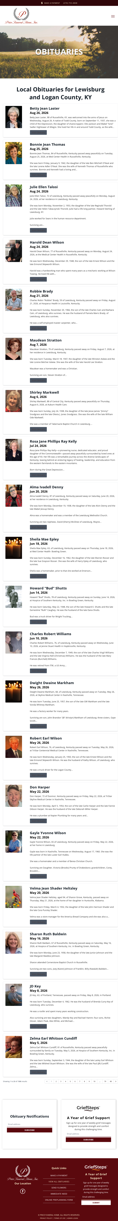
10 (94, 1081)
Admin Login (72, 1218)
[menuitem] (59, 1176)
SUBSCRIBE (30, 1130)
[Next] (116, 1081)
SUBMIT (96, 1202)
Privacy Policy (46, 1218)
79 (105, 1081)
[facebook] (22, 1191)
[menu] (113, 16)
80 (111, 1081)
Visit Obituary (38, 132)
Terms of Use (59, 1218)
